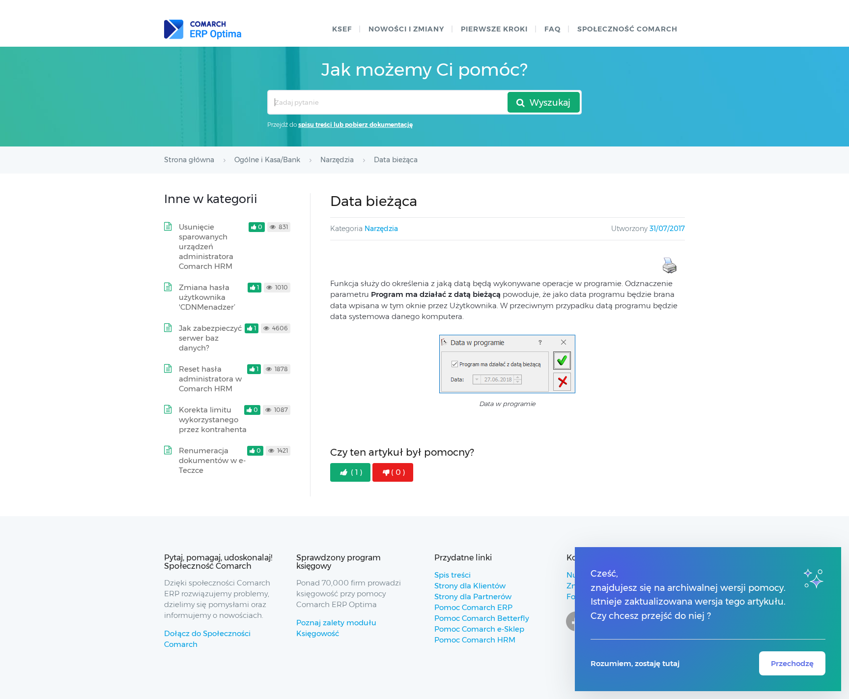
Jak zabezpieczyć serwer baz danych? (210, 337)
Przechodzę (792, 663)
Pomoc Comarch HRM (474, 639)
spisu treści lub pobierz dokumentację (355, 124)
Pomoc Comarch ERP (473, 607)
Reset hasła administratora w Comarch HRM (210, 378)
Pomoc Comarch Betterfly (481, 618)
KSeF (342, 29)
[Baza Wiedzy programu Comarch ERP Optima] (202, 29)
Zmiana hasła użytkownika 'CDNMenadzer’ (207, 297)
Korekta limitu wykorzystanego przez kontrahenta (213, 419)
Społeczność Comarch (627, 29)
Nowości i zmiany (406, 29)
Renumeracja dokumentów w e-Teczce (212, 460)
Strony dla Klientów (470, 585)
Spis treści (452, 575)
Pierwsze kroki (494, 29)
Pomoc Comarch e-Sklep (479, 629)
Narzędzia (381, 228)
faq (552, 29)
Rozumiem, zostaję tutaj (635, 663)
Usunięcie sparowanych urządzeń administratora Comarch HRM (206, 246)
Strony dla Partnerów (472, 596)
